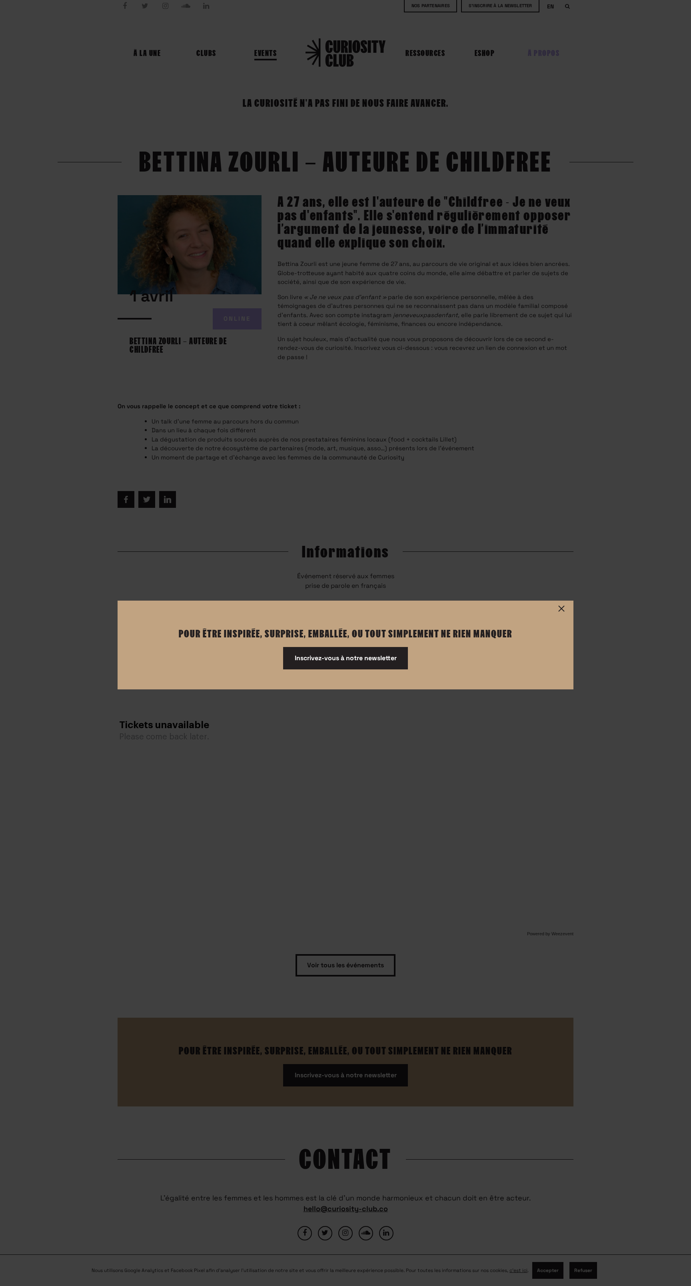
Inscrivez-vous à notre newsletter (346, 658)
